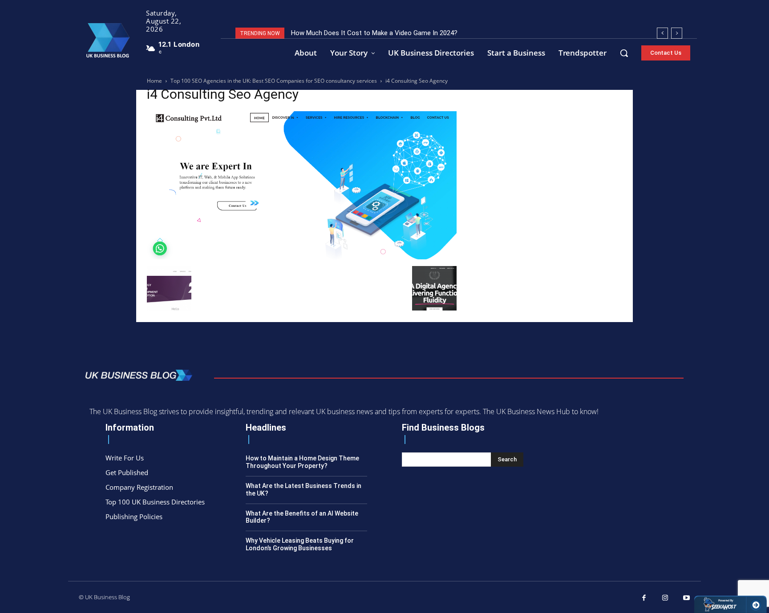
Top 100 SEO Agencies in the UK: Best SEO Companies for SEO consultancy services (273, 81)
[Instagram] (665, 598)
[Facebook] (644, 598)
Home (154, 81)
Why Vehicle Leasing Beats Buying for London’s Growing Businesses (300, 544)
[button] (624, 53)
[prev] (662, 33)
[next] (676, 33)
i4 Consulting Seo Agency (223, 94)
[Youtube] (686, 598)
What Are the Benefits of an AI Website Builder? (302, 517)
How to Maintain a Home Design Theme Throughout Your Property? (302, 462)
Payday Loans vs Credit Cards (344, 33)
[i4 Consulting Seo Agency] (302, 257)
